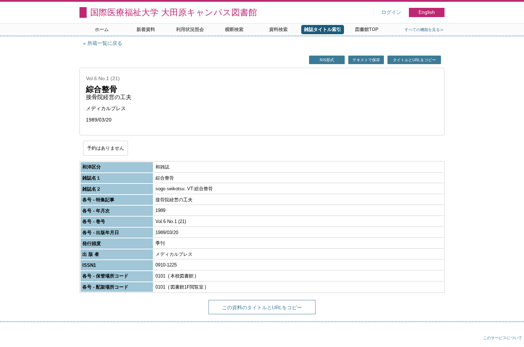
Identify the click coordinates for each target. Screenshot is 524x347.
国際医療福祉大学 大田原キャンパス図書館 (173, 12)
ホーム (102, 29)
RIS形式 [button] (327, 60)
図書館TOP (367, 29)
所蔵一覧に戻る (104, 43)
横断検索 (234, 29)
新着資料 (146, 29)
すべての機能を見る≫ (424, 29)
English (426, 12)
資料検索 (278, 29)
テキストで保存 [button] (366, 60)
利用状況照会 (190, 29)
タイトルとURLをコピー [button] (414, 60)
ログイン (391, 12)
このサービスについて (502, 338)
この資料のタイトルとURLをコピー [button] (262, 307)
